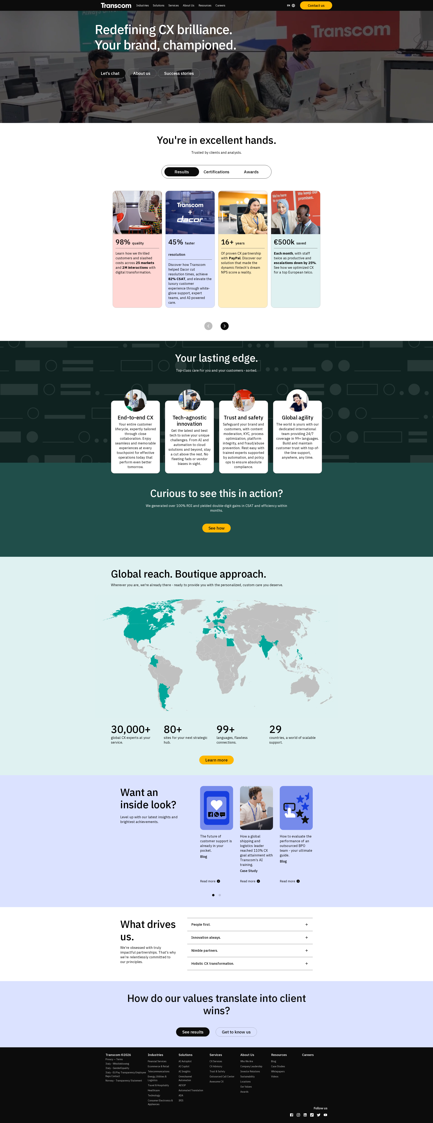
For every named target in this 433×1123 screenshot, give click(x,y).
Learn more (216, 760)
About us (141, 73)
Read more (207, 881)
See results (192, 1032)
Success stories (179, 73)
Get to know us (236, 1032)
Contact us (316, 5)
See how (216, 528)
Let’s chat (110, 73)
